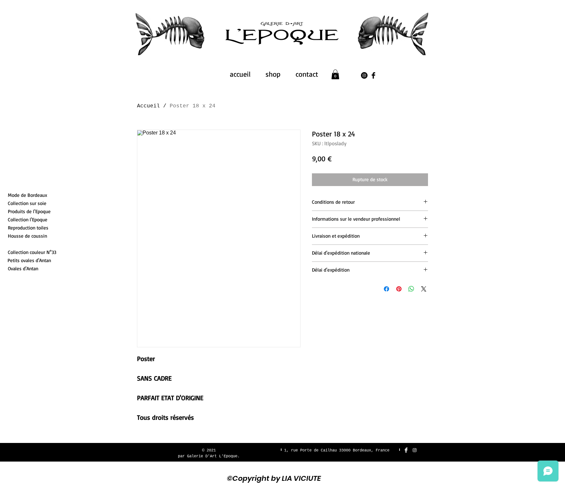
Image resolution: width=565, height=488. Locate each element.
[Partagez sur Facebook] (386, 289)
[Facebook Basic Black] (373, 75)
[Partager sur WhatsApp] (411, 289)
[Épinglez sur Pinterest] (399, 289)
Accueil (148, 106)
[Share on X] (424, 289)
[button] (335, 74)
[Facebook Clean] (406, 450)
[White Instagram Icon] (414, 450)
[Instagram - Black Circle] (364, 75)
